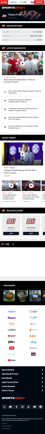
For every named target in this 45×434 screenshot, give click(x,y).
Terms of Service (7, 426)
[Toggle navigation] (42, 8)
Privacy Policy (6, 428)
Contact (4, 423)
